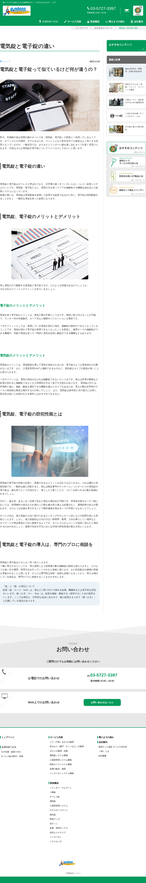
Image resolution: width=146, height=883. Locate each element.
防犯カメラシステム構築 (61, 764)
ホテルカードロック (59, 810)
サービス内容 (74, 21)
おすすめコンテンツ (103, 28)
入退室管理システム (59, 806)
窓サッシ (54, 823)
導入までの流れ (117, 21)
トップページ (82, 28)
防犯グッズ (55, 819)
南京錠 (53, 814)
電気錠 (53, 801)
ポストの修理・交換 (59, 751)
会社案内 (138, 21)
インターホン (56, 837)
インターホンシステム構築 (62, 773)
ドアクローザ (56, 841)
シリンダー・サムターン (61, 788)
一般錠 (53, 792)
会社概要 (102, 756)
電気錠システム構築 (59, 755)
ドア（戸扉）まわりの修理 (62, 742)
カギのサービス (50, 21)
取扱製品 (95, 21)
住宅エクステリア (58, 832)
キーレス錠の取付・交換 (12, 756)
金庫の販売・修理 (58, 769)
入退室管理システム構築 (61, 760)
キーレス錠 (55, 797)
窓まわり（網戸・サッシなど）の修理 (67, 746)
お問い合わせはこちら (102, 702)
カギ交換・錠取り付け (11, 752)
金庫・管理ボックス (59, 828)
